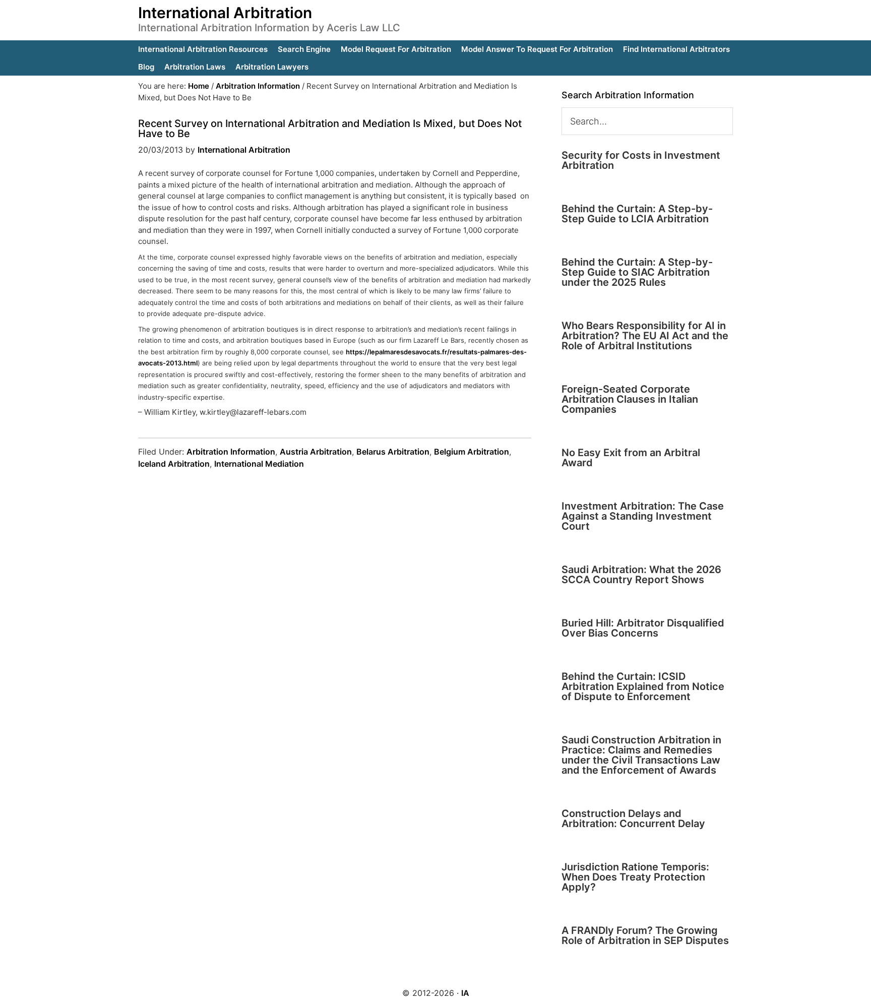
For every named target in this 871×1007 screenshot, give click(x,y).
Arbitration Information (230, 452)
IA (465, 993)
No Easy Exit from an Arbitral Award (631, 458)
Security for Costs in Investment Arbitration (641, 160)
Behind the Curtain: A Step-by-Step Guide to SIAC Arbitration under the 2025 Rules (637, 272)
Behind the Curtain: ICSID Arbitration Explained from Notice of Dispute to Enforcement (643, 686)
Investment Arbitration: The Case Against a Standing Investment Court (643, 516)
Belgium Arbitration (471, 452)
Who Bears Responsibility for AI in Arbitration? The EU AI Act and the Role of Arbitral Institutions (645, 336)
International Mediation (259, 464)
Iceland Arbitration (174, 464)
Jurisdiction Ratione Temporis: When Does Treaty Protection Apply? (635, 877)
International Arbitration (225, 13)
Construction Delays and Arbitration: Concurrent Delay (633, 818)
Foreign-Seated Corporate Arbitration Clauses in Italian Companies (630, 399)
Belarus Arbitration (392, 452)
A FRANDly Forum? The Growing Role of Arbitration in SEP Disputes (645, 935)
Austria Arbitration (316, 452)
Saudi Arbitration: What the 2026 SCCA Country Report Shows (641, 574)
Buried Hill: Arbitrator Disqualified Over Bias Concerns (643, 628)
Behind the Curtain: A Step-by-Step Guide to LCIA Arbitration (637, 214)
